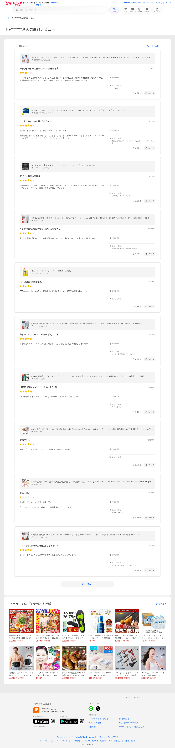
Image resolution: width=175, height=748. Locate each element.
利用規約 (77, 741)
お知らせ (92, 727)
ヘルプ (168, 3)
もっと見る (159, 604)
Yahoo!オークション (97, 737)
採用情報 (103, 741)
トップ (6, 18)
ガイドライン (86, 741)
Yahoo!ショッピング (64, 737)
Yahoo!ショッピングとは (99, 719)
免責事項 (95, 741)
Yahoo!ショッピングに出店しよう (150, 3)
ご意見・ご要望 (129, 741)
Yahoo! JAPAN (130, 3)
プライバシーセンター (64, 741)
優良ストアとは (95, 723)
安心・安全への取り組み (128, 723)
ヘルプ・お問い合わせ (115, 741)
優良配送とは (124, 719)
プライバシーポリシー (47, 741)
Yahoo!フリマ (113, 737)
